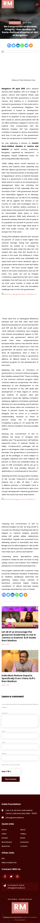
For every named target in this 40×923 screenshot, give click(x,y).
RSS (3, 858)
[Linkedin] (18, 45)
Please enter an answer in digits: (11, 765)
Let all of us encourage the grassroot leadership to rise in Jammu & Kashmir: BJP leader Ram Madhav (19, 636)
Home (4, 829)
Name (4, 731)
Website (4, 753)
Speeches (6, 846)
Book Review (7, 842)
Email (4, 742)
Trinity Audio (23, 80)
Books (22, 838)
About (22, 829)
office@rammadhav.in (15, 817)
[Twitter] (13, 45)
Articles (5, 838)
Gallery (23, 834)
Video (4, 834)
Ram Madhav (12, 899)
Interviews (24, 842)
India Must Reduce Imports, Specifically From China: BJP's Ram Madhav (18, 678)
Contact (23, 846)
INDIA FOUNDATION (9, 862)
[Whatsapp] (22, 45)
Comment (5, 713)
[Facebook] (9, 45)
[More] (31, 45)
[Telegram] (26, 45)
